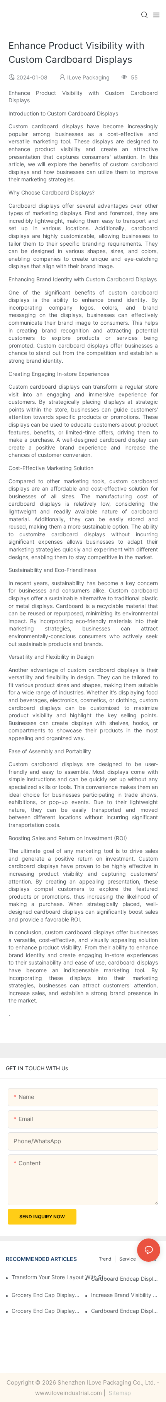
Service (127, 1259)
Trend (105, 1259)
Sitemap (119, 1393)
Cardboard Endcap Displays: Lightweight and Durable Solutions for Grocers (125, 1310)
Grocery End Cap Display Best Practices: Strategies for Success (46, 1295)
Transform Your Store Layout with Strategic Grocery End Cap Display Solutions (60, 1277)
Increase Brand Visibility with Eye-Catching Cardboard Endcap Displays (125, 1295)
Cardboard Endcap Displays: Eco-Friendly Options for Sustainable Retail (125, 1278)
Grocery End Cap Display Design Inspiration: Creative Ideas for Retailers (46, 1310)
